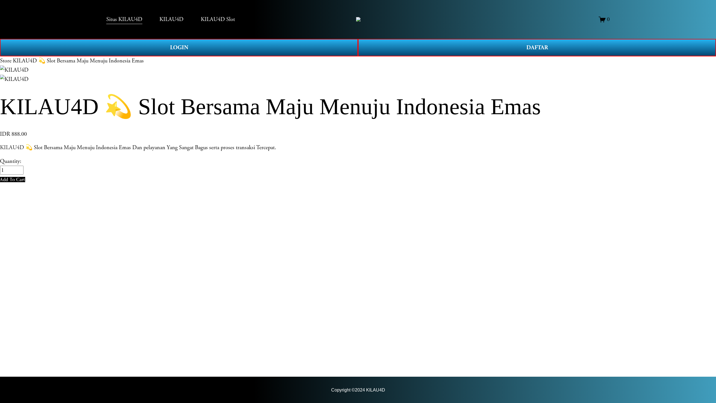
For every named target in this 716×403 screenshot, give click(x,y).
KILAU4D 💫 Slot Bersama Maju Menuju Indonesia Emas (78, 60)
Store (5, 60)
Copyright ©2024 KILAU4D (358, 389)
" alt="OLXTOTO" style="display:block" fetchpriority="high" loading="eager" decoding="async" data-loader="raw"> (358, 19)
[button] (12, 179)
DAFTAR (537, 47)
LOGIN (179, 47)
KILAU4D (12, 147)
